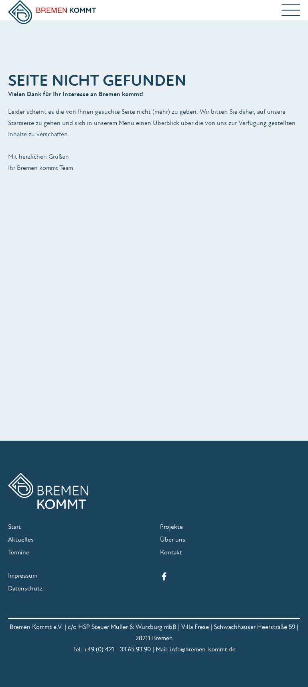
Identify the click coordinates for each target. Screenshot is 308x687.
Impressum (22, 576)
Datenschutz (25, 588)
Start (14, 527)
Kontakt (171, 552)
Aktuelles (21, 540)
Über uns (172, 540)
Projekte (171, 527)
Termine (18, 552)
